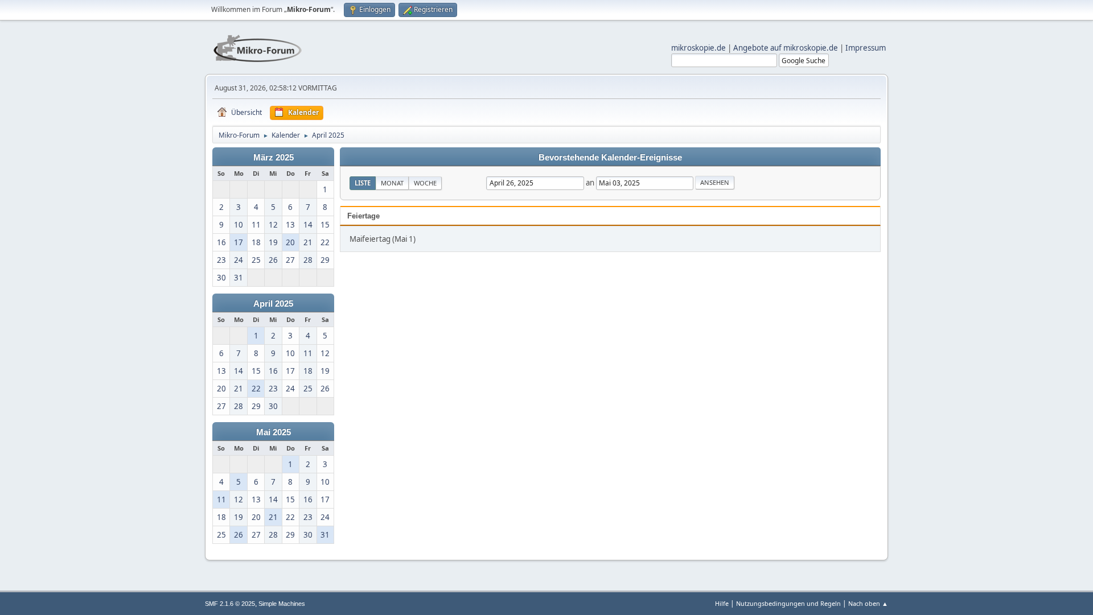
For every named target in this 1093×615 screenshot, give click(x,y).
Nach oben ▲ (868, 603)
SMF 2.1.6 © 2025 (230, 603)
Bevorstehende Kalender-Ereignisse (610, 157)
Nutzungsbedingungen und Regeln (788, 603)
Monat (392, 183)
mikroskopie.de (698, 48)
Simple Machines (281, 603)
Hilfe (722, 603)
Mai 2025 (273, 432)
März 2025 (273, 157)
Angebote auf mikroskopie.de (785, 48)
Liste (363, 183)
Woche (425, 183)
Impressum (865, 48)
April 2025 (273, 303)
